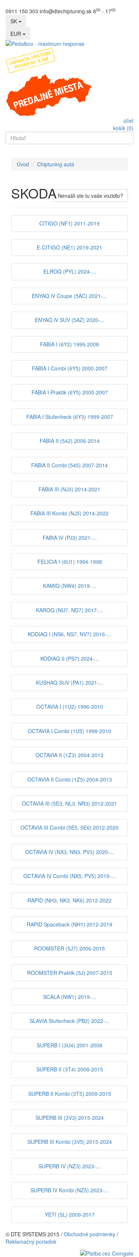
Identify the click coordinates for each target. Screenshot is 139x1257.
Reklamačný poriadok (31, 1241)
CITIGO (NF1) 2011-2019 (69, 223)
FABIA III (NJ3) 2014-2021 (69, 489)
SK (14, 21)
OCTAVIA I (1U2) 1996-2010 (69, 706)
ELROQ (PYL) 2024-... (69, 271)
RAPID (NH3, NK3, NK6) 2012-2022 (69, 900)
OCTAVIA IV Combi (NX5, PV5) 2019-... (69, 876)
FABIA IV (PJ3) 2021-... (70, 537)
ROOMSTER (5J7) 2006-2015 (69, 948)
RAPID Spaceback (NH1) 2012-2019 (69, 924)
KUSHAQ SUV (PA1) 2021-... (69, 682)
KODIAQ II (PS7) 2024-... (69, 658)
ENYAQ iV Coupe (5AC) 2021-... (69, 295)
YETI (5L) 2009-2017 (70, 1214)
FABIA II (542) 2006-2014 (70, 440)
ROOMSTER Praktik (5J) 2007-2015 (69, 972)
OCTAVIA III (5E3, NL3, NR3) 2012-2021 (69, 803)
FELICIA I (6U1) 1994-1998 (69, 561)
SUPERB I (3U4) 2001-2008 (69, 1045)
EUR (16, 33)
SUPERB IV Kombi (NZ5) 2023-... (69, 1190)
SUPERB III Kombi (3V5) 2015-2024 (69, 1141)
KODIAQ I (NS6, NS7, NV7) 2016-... (69, 634)
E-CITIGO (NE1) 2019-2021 (69, 247)
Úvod (23, 164)
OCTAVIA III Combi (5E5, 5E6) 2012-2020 (69, 827)
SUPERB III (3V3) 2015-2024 (70, 1117)
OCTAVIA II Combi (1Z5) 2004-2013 (69, 779)
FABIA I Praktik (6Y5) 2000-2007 (70, 392)
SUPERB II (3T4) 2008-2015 (69, 1069)
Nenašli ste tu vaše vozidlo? (90, 195)
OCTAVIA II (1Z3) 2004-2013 (69, 755)
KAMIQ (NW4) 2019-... (69, 585)
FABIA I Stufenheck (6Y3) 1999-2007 (69, 416)
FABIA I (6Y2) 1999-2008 (69, 344)
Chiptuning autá (55, 164)
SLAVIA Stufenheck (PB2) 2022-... (69, 1020)
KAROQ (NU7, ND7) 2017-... (69, 610)
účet (128, 120)
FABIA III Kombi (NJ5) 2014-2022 (69, 513)
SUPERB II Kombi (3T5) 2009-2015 (69, 1093)
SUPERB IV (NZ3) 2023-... (69, 1166)
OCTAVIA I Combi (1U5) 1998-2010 (69, 731)
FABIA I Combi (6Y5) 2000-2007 (69, 368)
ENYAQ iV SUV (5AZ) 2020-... (70, 319)
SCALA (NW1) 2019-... (69, 996)
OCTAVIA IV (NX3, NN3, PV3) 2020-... (69, 851)
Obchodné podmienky (89, 1234)
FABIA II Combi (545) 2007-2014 (69, 465)
